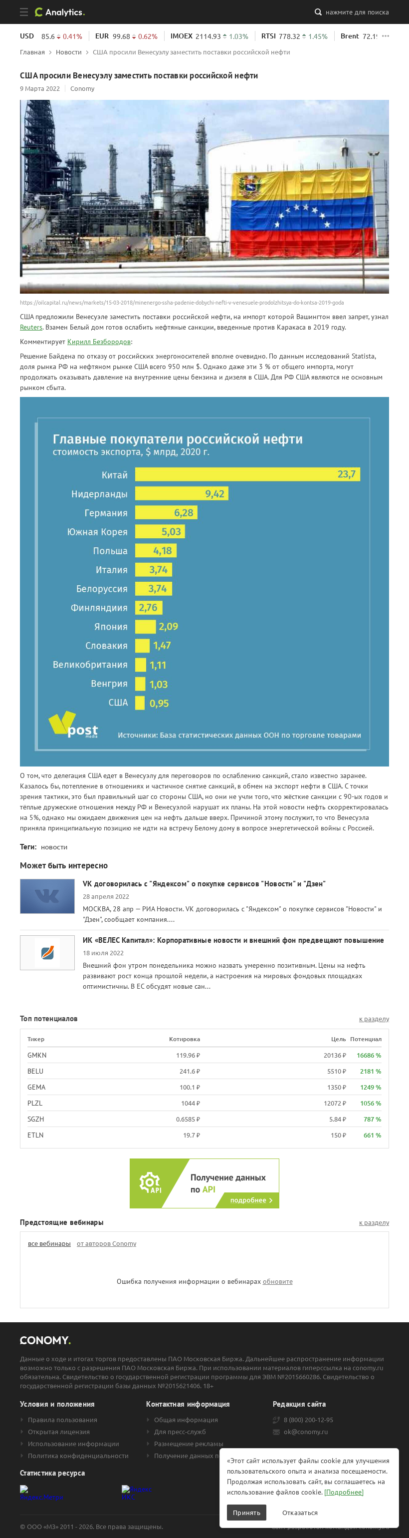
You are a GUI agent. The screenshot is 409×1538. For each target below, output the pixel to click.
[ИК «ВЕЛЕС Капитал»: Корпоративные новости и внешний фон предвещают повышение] (47, 952)
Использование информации (73, 1443)
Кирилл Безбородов (99, 341)
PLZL (34, 1103)
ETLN (35, 1135)
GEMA (36, 1087)
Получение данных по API (194, 1455)
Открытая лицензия (59, 1431)
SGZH (35, 1119)
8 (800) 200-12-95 (308, 1419)
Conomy (82, 88)
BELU (35, 1071)
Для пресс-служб (180, 1431)
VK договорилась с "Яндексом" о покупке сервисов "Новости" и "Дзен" (204, 883)
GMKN (36, 1055)
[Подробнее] (344, 1492)
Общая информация (186, 1419)
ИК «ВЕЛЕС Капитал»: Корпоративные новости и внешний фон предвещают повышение (234, 940)
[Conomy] (63, 12)
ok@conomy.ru (306, 1431)
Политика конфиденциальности (78, 1455)
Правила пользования (62, 1419)
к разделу (374, 1018)
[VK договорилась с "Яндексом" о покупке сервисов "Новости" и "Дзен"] (47, 896)
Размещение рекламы (188, 1443)
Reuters (31, 327)
